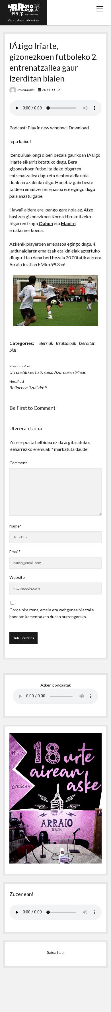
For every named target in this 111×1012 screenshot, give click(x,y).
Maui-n (68, 223)
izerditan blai (26, 90)
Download (79, 127)
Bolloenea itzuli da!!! (28, 387)
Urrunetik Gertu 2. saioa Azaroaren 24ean (47, 372)
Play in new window (46, 127)
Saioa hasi (55, 952)
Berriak (46, 343)
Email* (14, 551)
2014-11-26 (51, 89)
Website (17, 577)
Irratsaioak (66, 343)
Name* (15, 526)
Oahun (46, 223)
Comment (18, 462)
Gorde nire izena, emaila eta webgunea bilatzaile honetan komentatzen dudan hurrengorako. (51, 613)
